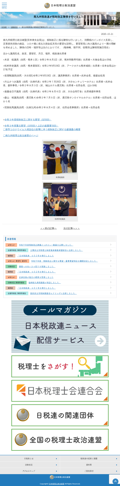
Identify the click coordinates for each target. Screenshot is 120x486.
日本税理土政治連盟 (56, 484)
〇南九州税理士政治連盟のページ (20, 135)
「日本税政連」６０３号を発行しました (35, 255)
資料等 (24, 261)
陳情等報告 (21, 250)
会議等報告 (12, 250)
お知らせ (11, 245)
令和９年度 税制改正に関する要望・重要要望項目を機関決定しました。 (64, 260)
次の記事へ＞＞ (71, 228)
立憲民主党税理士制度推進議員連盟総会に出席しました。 (56, 250)
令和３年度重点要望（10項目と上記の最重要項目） (32, 125)
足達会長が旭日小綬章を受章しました (36, 277)
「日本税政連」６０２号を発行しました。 (36, 271)
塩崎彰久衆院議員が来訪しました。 (44, 282)
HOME (4, 27)
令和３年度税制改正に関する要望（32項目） (28, 119)
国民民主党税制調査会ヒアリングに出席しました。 (53, 293)
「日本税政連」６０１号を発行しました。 (36, 287)
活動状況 (14, 27)
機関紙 (10, 256)
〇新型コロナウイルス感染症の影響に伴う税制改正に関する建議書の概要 (41, 129)
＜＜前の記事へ (48, 228)
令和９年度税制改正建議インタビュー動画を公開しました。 (46, 244)
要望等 (18, 261)
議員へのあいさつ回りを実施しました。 (37, 266)
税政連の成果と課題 (88, 458)
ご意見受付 (89, 471)
